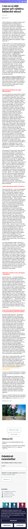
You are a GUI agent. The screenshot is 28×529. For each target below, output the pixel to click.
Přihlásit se (7, 479)
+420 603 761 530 (8, 493)
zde (8, 517)
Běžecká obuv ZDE (7, 401)
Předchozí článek (14, 430)
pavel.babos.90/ (8, 496)
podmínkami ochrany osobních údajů (13, 473)
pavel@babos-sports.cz (18, 398)
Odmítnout (7, 525)
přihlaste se (15, 447)
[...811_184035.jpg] (5, 18)
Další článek (14, 434)
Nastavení (13, 520)
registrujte (5, 448)
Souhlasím (20, 525)
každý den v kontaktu (9, 495)
